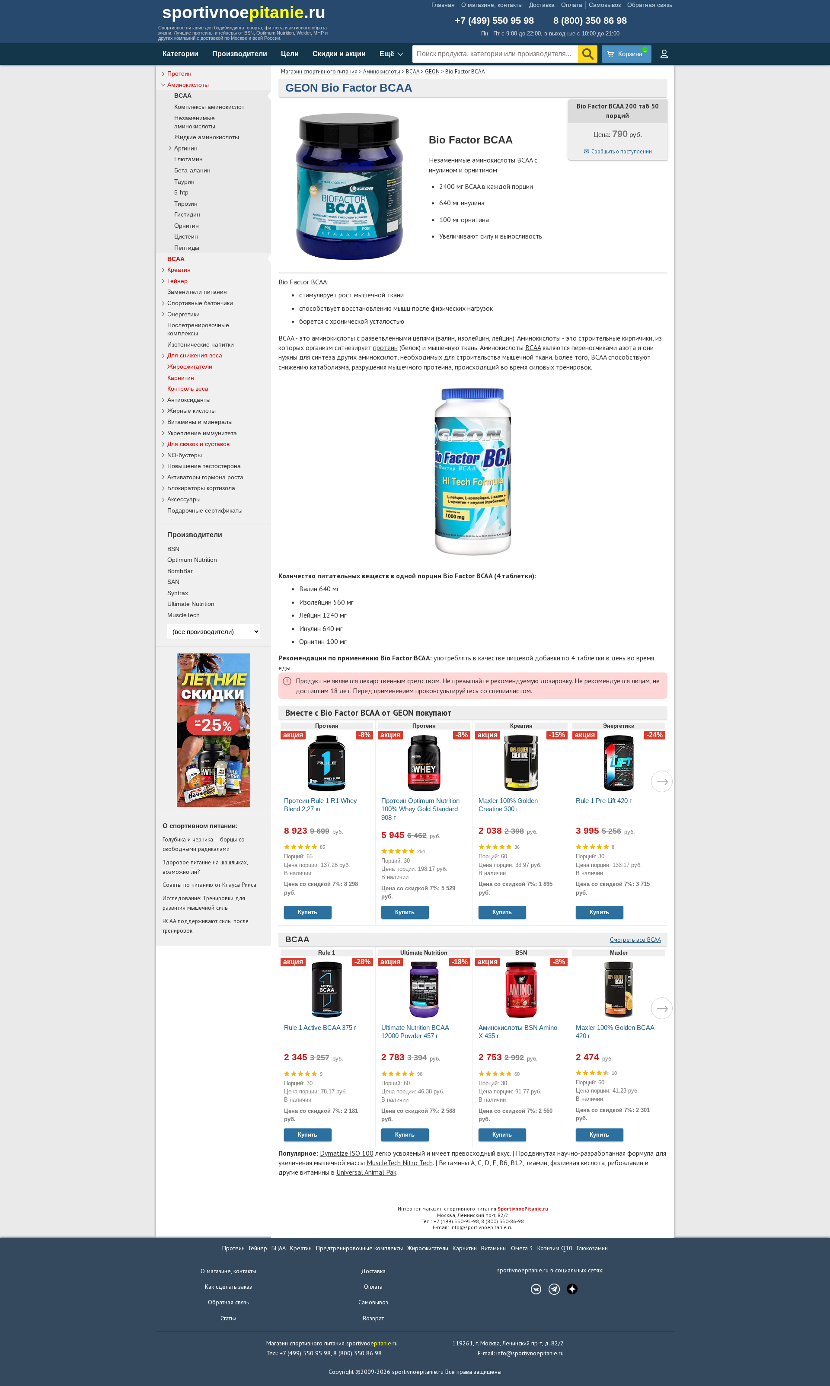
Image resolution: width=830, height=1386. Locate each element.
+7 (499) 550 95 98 (494, 20)
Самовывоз (605, 4)
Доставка (542, 4)
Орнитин (186, 226)
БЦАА (278, 1248)
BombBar (180, 570)
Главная (443, 4)
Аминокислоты (381, 71)
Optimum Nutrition (192, 559)
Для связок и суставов (198, 443)
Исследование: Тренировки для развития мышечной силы (204, 902)
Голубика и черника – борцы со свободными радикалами (204, 844)
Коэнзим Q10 (554, 1248)
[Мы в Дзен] (568, 1289)
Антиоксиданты (189, 399)
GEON (432, 71)
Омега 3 (522, 1248)
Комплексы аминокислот (209, 107)
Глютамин (188, 159)
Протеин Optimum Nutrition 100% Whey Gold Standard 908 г (420, 809)
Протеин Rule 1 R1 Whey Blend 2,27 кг (320, 804)
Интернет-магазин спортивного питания (473, 1208)
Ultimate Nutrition (190, 603)
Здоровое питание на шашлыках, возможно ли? (205, 867)
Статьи (228, 1318)
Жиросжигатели (189, 366)
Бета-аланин (192, 170)
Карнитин (180, 377)
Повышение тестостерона (204, 465)
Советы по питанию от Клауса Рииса (209, 885)
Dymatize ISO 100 (347, 1153)
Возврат (373, 1318)
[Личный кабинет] (664, 54)
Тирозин (186, 204)
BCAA (412, 71)
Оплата (571, 4)
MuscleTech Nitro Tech (400, 1162)
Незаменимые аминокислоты (194, 122)
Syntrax (177, 592)
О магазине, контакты (492, 4)
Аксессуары (184, 499)
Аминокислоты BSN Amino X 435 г (518, 1031)
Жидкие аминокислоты (206, 137)
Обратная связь (649, 4)
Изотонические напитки (200, 344)
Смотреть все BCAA (635, 939)
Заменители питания (197, 291)
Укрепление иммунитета (202, 433)
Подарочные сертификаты (205, 510)
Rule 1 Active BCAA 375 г (320, 1027)
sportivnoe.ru (244, 12)
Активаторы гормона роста (205, 477)
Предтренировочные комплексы (359, 1248)
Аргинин (186, 148)
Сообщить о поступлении (621, 151)
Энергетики (183, 314)
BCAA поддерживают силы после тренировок (206, 925)
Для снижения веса (194, 355)
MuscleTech (183, 615)
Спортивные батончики (200, 303)
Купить (307, 912)
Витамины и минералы (200, 421)
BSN (173, 548)
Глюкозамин (592, 1248)
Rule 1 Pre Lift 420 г (604, 800)
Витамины (494, 1248)
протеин (385, 347)
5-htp (181, 192)
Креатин (179, 269)
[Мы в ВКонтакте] (532, 1289)
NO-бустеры (184, 455)
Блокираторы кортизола (201, 487)
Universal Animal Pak (366, 1172)
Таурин (184, 181)
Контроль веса (187, 388)
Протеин (179, 73)
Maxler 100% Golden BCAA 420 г (615, 1031)
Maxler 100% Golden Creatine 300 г (508, 804)
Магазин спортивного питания (319, 71)
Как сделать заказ (228, 1286)
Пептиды (186, 248)
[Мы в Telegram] (550, 1289)
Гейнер (177, 280)
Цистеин (186, 236)
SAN (173, 581)
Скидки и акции (339, 53)
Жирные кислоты (191, 410)
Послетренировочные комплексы (198, 329)
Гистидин (187, 214)
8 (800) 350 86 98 (590, 20)
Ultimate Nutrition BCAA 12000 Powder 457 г (415, 1031)
